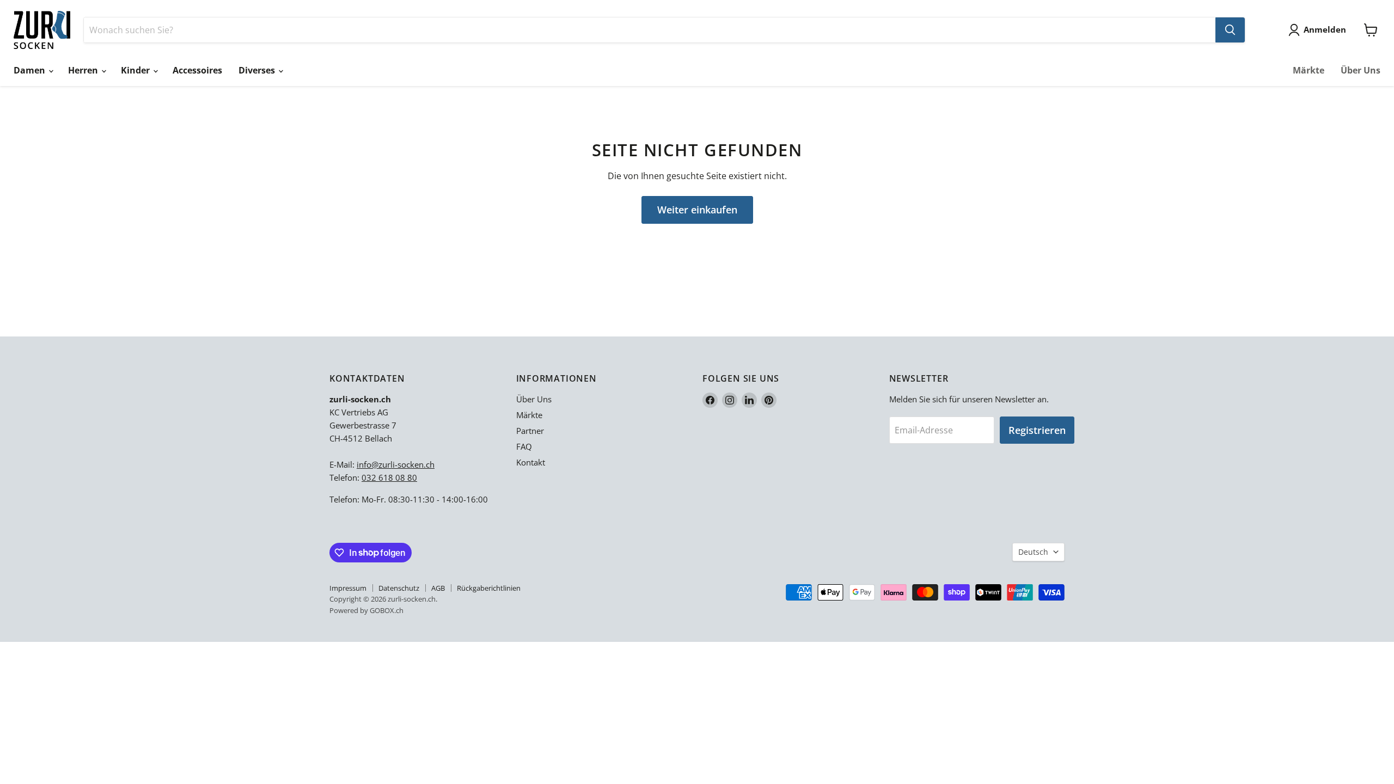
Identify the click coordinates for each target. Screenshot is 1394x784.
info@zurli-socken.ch (396, 464)
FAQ (524, 446)
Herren (84, 70)
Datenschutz (398, 588)
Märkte (1308, 70)
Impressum (347, 588)
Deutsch (1033, 552)
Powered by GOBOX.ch (366, 610)
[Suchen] (1230, 29)
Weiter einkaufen (697, 209)
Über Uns (1360, 70)
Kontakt (530, 462)
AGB (438, 588)
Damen (30, 70)
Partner (530, 430)
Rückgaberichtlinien (489, 588)
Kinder (136, 70)
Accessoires (197, 70)
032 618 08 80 (389, 477)
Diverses (258, 70)
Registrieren (1037, 430)
